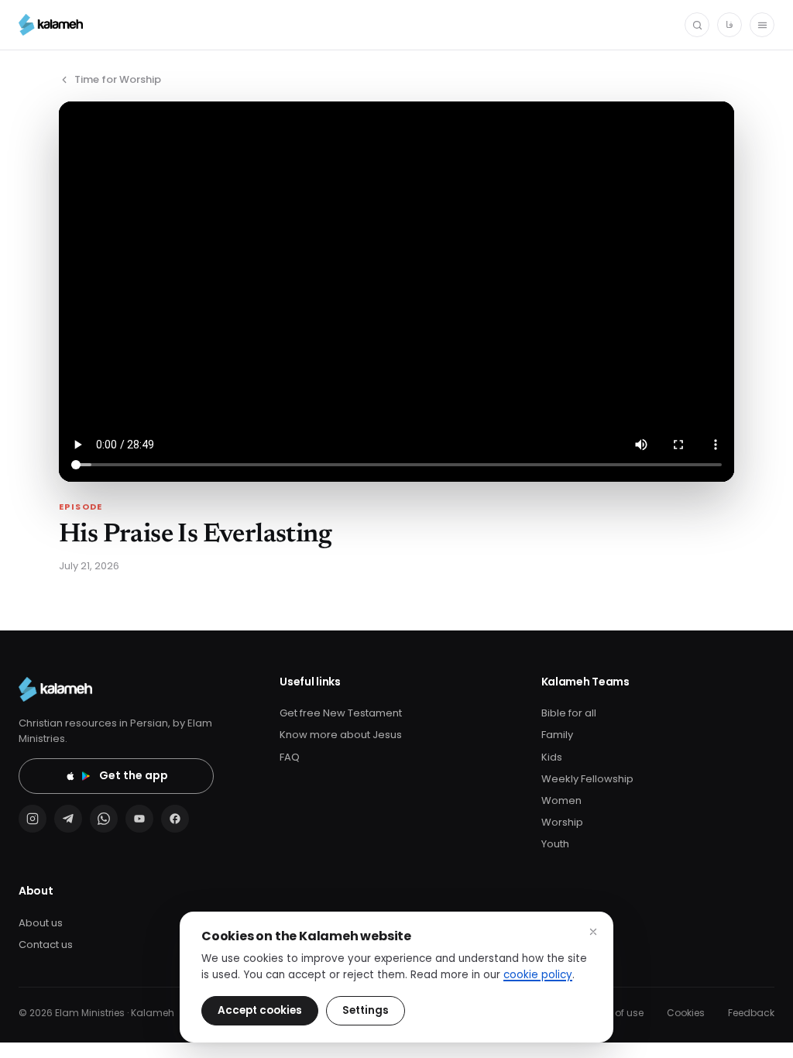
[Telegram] (68, 819)
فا (729, 24)
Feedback (751, 1012)
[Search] (697, 24)
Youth (555, 843)
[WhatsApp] (104, 819)
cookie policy (537, 974)
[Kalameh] (51, 25)
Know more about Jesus (341, 734)
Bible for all (568, 713)
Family (557, 734)
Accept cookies (260, 1010)
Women (561, 800)
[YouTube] (139, 819)
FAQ (290, 757)
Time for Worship (117, 79)
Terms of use (613, 1012)
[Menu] (762, 24)
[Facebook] (175, 819)
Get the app (133, 775)
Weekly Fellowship (587, 778)
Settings (365, 1010)
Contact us (46, 944)
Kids (551, 757)
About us (41, 922)
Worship (562, 822)
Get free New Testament (341, 713)
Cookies (686, 1012)
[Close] (593, 932)
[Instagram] (32, 819)
